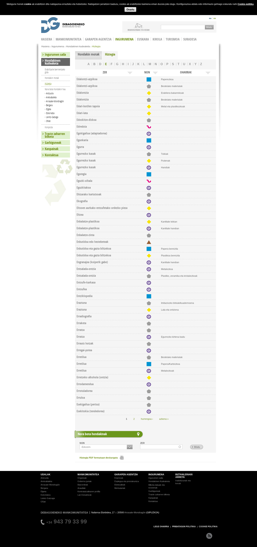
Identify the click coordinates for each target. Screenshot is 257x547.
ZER (142, 443)
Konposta (49, 127)
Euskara (143, 39)
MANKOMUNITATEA (88, 474)
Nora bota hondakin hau (55, 89)
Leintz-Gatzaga (52, 117)
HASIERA (46, 39)
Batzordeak (83, 485)
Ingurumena (124, 39)
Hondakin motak (88, 54)
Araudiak (82, 488)
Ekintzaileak (119, 485)
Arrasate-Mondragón (55, 101)
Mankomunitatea (68, 39)
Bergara (49, 105)
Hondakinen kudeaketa (78, 46)
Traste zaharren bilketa (55, 135)
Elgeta (48, 109)
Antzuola (49, 93)
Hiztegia (110, 54)
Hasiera (45, 46)
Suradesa (190, 39)
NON (82, 443)
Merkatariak (119, 488)
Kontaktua (51, 155)
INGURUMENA (156, 474)
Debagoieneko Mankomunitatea (62, 25)
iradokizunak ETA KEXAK (139, 29)
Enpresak (118, 478)
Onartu (130, 9)
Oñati (48, 121)
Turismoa (173, 39)
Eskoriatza (50, 113)
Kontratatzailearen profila (89, 491)
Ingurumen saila (55, 54)
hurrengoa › (147, 419)
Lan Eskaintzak (85, 495)
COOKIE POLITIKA (208, 526)
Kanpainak (51, 148)
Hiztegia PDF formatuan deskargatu (99, 457)
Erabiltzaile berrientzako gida (55, 71)
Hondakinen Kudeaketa (159, 481)
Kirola (157, 39)
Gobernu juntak (85, 481)
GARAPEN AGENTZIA (126, 474)
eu (210, 18)
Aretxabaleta (51, 97)
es (215, 18)
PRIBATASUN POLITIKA (184, 526)
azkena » (164, 419)
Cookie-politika (246, 4)
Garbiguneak (53, 142)
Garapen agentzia (98, 39)
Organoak (82, 478)
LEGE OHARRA (161, 526)
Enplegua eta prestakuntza (126, 481)
